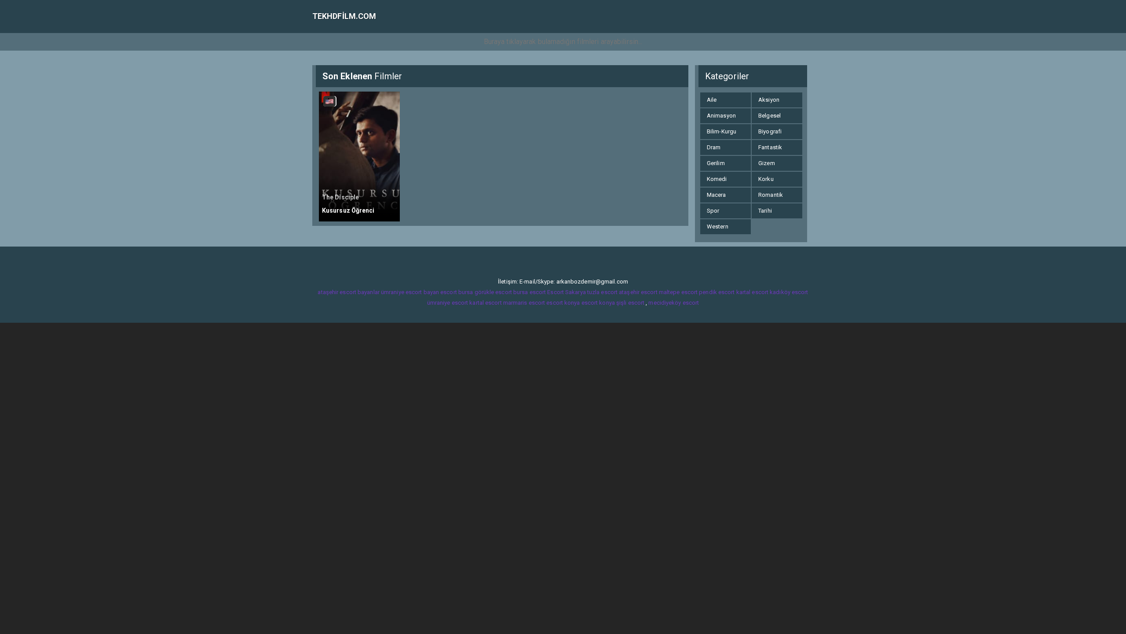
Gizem (766, 163)
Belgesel (769, 115)
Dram (713, 147)
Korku (766, 179)
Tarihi (765, 210)
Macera (716, 195)
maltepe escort (678, 292)
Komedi (717, 179)
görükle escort (493, 292)
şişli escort (630, 302)
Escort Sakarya (566, 292)
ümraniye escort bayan (410, 292)
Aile (712, 99)
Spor (713, 210)
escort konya (563, 302)
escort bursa (456, 292)
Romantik (770, 195)
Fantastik (770, 147)
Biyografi (770, 131)
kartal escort (752, 292)
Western (717, 226)
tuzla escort (602, 292)
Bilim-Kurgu (721, 131)
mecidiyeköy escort (673, 302)
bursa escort (529, 292)
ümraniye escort (447, 302)
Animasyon (721, 115)
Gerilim (716, 163)
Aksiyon (768, 99)
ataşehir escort (638, 292)
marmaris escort (524, 302)
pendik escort (717, 292)
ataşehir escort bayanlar (348, 292)
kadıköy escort (789, 292)
